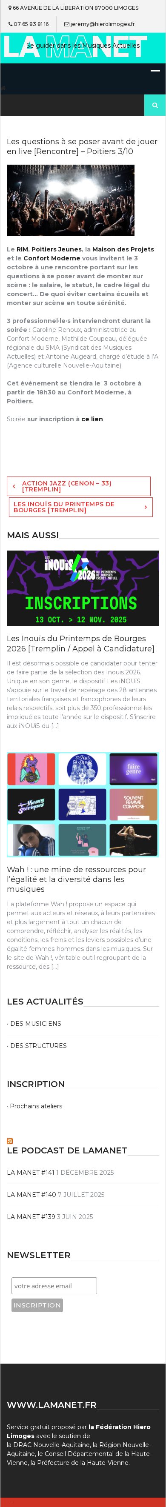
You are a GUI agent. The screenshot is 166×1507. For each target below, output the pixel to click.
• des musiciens (34, 1024)
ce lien (91, 419)
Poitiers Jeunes (56, 249)
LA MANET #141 (30, 1172)
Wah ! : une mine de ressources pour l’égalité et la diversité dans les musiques (76, 879)
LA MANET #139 (31, 1217)
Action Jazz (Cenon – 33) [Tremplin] (67, 486)
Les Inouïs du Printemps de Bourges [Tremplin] (64, 507)
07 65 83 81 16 (31, 24)
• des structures (37, 1046)
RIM (21, 249)
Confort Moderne (51, 258)
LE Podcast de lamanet (67, 1150)
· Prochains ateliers (34, 1106)
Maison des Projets (123, 249)
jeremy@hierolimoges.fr (103, 24)
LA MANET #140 (31, 1195)
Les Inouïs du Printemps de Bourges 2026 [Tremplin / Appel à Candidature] (81, 643)
